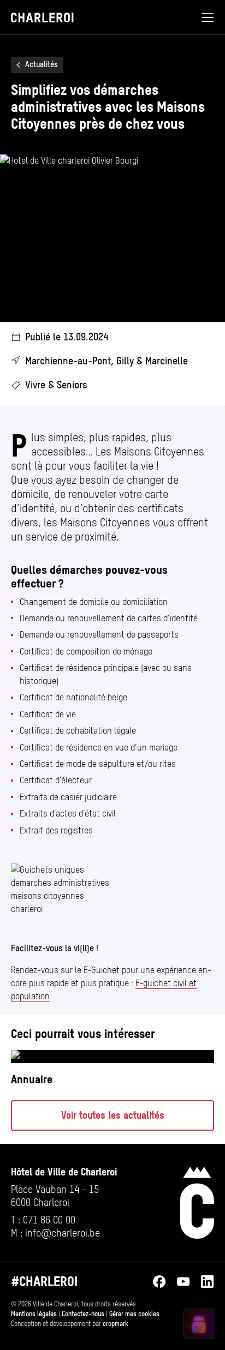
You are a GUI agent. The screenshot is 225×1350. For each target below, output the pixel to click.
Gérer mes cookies (134, 1314)
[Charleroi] (197, 1203)
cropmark (115, 1324)
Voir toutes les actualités (112, 1115)
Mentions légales (34, 1314)
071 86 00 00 (49, 1220)
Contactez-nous (83, 1314)
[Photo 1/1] (61, 889)
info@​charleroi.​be (62, 1233)
